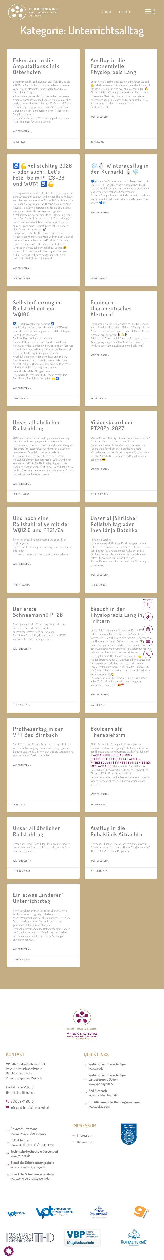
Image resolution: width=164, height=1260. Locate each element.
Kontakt (106, 11)
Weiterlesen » (22, 131)
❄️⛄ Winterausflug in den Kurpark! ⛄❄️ (120, 168)
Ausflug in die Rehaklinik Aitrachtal (117, 830)
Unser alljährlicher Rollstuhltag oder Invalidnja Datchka (114, 523)
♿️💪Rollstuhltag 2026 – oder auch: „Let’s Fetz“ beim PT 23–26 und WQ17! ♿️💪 (42, 174)
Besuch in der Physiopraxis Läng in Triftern (117, 614)
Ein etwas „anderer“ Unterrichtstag (38, 897)
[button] (139, 12)
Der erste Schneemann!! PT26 (38, 611)
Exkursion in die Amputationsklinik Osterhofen (36, 66)
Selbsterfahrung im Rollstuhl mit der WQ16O (37, 308)
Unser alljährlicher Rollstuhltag (36, 425)
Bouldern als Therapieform (108, 731)
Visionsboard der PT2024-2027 (112, 425)
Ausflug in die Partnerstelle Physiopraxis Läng (113, 66)
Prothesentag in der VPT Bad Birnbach (38, 731)
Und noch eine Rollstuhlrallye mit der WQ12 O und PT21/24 (41, 523)
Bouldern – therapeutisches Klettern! (111, 308)
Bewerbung (125, 11)
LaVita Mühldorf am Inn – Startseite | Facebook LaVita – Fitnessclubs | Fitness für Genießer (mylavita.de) (121, 760)
